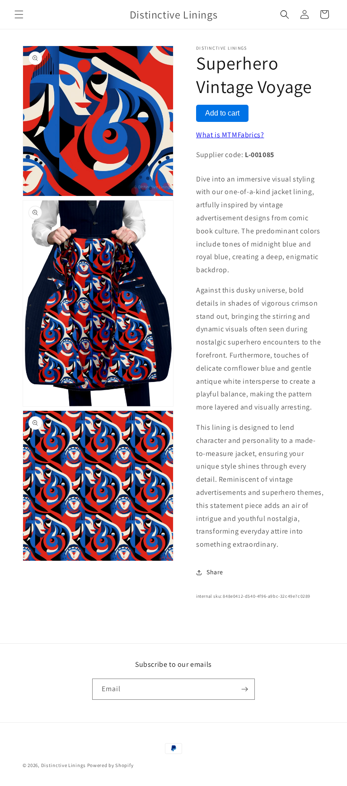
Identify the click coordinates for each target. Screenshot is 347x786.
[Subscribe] (244, 689)
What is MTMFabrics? (230, 135)
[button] (19, 14)
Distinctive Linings (63, 765)
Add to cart (222, 113)
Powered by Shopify (110, 765)
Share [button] (214, 572)
